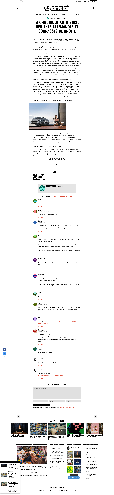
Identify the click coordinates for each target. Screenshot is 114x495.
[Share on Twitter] (4, 354)
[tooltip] (88, 8)
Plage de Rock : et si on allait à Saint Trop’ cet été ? (94, 435)
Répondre (40, 206)
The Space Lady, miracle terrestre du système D (17, 435)
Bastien (40, 221)
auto (55, 167)
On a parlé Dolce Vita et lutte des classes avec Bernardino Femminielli (56, 437)
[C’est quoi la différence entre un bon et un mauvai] (77, 462)
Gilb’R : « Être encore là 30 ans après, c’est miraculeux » (75, 435)
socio (59, 167)
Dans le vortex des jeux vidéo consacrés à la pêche (37, 436)
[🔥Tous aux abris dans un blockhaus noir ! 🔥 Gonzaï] (70, 469)
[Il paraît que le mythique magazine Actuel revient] (70, 454)
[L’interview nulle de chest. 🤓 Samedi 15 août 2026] (70, 462)
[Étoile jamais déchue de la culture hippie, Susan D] (77, 454)
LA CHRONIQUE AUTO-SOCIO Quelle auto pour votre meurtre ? (39, 178)
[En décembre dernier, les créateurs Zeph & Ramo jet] (77, 469)
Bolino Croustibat (56, 18)
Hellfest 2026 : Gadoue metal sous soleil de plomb (91, 477)
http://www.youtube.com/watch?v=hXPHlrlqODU (51, 375)
